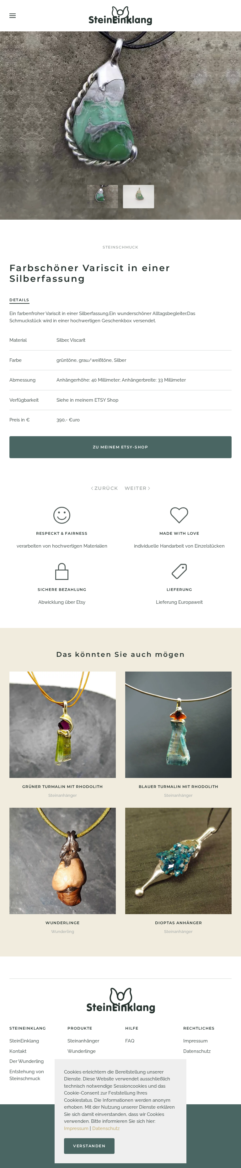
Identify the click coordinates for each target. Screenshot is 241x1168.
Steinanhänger (83, 1041)
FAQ (129, 1041)
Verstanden (89, 1146)
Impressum (76, 1128)
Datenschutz (106, 1128)
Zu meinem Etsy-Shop (120, 447)
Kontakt (17, 1051)
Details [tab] (19, 299)
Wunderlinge (81, 1051)
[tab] (102, 196)
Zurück (106, 488)
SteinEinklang (24, 1041)
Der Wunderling (26, 1061)
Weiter (136, 488)
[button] (12, 15)
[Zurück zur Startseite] (120, 15)
